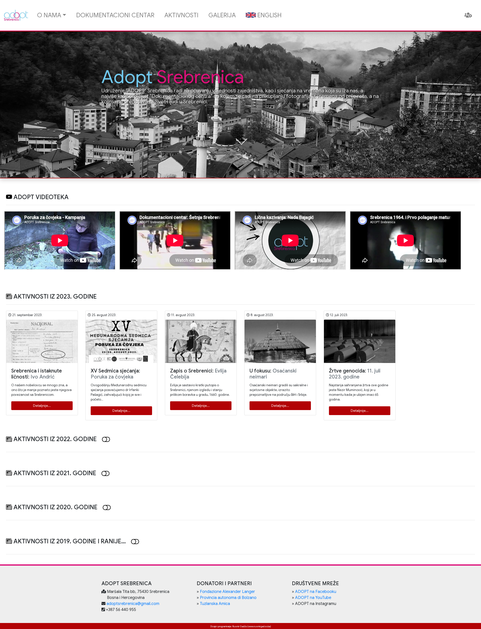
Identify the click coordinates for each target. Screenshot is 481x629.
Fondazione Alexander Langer (227, 591)
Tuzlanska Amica (215, 603)
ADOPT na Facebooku (315, 591)
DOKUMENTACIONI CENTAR (115, 15)
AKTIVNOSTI (181, 15)
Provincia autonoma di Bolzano (228, 597)
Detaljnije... (42, 405)
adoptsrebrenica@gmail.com (132, 603)
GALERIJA (222, 15)
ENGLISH (269, 15)
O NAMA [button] (49, 15)
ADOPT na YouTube (313, 597)
